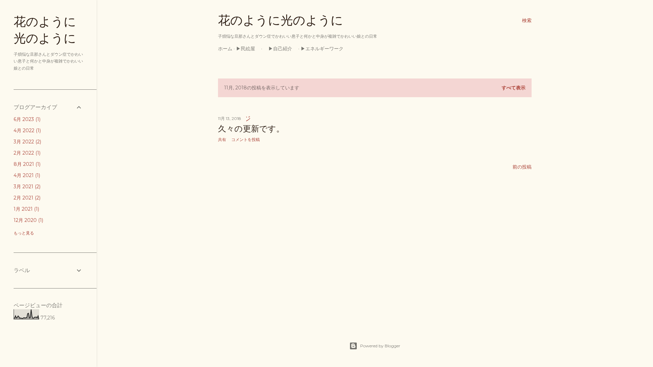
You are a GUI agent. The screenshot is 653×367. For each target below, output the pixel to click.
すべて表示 (513, 88)
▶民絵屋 (248, 49)
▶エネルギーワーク (324, 49)
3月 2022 (27, 142)
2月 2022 (26, 153)
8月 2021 (26, 164)
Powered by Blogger (380, 345)
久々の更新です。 (251, 128)
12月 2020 (28, 220)
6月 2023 (26, 119)
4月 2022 (26, 130)
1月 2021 (26, 209)
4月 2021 (26, 175)
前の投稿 (522, 167)
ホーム (225, 49)
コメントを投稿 (245, 139)
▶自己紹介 (280, 49)
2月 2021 (26, 198)
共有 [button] (222, 139)
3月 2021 (26, 187)
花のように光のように (280, 20)
